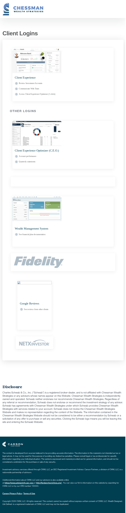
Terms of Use (29, 493)
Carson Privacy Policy (12, 493)
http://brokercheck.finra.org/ (49, 483)
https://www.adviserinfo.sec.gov (19, 483)
